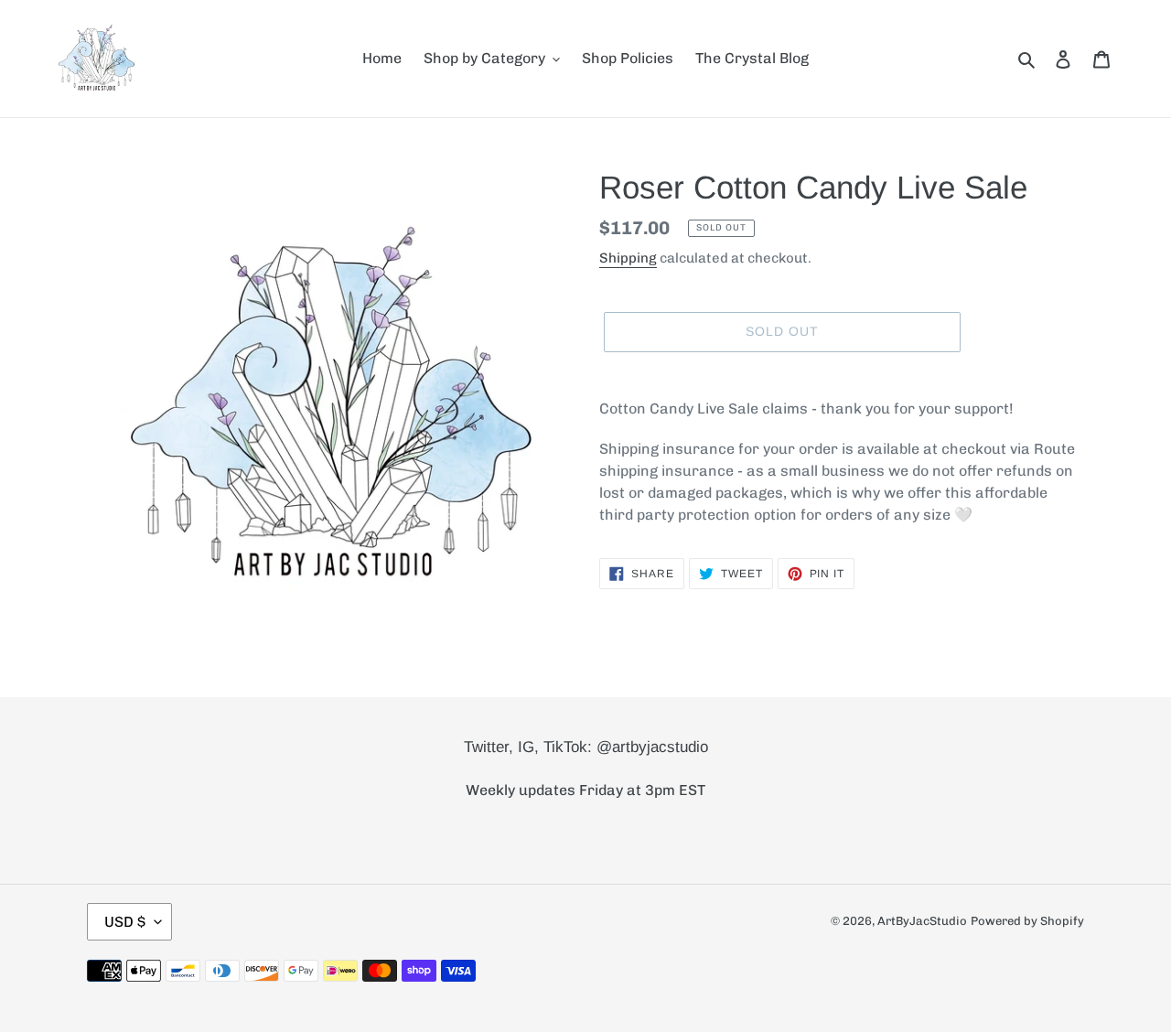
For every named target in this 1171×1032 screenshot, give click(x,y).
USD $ (124, 921)
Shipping (628, 258)
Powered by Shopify (1027, 921)
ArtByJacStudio (922, 921)
